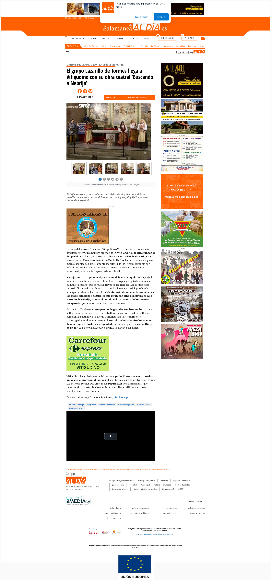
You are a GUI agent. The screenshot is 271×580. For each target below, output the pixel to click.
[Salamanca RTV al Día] (135, 26)
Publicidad (133, 485)
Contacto (186, 480)
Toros (119, 38)
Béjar (104, 46)
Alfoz (202, 46)
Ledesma (192, 46)
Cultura (92, 38)
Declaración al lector (120, 489)
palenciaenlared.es (140, 508)
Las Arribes (168, 46)
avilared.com (115, 508)
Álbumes (189, 38)
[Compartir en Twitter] (85, 91)
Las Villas (180, 46)
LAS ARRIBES (85, 97)
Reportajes (167, 38)
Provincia (72, 46)
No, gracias (141, 17)
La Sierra (155, 46)
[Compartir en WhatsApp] (90, 91)
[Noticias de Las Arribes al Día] (187, 51)
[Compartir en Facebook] (79, 91)
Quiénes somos (118, 485)
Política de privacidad (162, 485)
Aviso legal (145, 485)
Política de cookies (183, 485)
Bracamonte (115, 46)
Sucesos (107, 38)
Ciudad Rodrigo (130, 46)
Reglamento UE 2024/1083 (172, 489)
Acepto (161, 17)
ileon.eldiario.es (114, 518)
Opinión (147, 38)
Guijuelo (144, 46)
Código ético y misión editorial (121, 480)
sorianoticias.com (169, 513)
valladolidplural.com (196, 508)
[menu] (203, 39)
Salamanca (78, 38)
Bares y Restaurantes (146, 480)
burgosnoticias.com (112, 513)
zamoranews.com (197, 513)
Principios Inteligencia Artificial (145, 489)
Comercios (164, 480)
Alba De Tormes (91, 46)
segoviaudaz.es (170, 508)
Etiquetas (176, 480)
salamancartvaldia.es (139, 513)
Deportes (133, 38)
